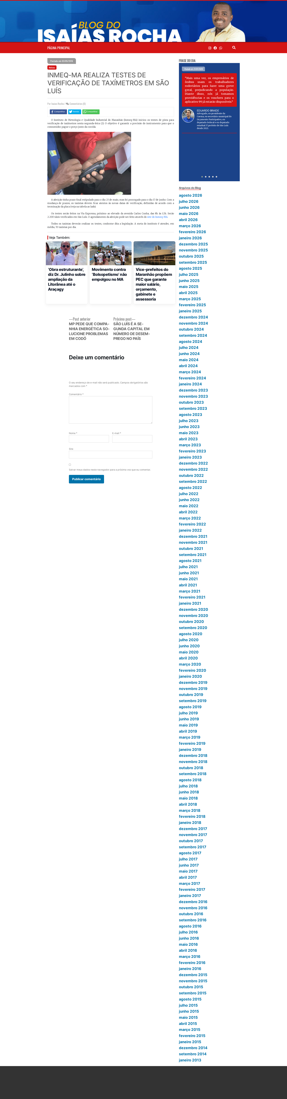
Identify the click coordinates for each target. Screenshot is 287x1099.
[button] (202, 176)
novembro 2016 (193, 908)
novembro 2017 (193, 834)
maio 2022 (188, 506)
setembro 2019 (192, 700)
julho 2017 (188, 859)
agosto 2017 (190, 853)
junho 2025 (189, 280)
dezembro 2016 (193, 901)
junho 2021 (189, 573)
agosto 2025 (190, 268)
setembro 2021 (192, 554)
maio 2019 (188, 725)
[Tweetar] (74, 111)
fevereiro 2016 (192, 962)
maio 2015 (188, 1017)
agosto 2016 (190, 926)
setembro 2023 (193, 408)
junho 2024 (189, 353)
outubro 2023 (191, 402)
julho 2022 (188, 494)
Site (71, 449)
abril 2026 (188, 219)
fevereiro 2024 (192, 378)
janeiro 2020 (190, 676)
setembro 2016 (192, 920)
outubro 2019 (191, 694)
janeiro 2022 (190, 530)
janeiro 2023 (190, 457)
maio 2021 (188, 579)
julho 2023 (188, 420)
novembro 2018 (193, 761)
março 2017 (189, 883)
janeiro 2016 (190, 968)
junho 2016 (189, 938)
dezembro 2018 (193, 755)
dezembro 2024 (193, 317)
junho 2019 (189, 719)
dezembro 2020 (193, 609)
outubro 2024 (191, 329)
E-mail (116, 433)
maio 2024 (189, 360)
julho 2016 (188, 932)
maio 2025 (188, 286)
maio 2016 (188, 944)
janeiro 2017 (190, 895)
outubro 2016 (191, 914)
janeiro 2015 (190, 1042)
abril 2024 (188, 366)
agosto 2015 (190, 999)
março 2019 (189, 737)
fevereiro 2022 (192, 524)
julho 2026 (188, 201)
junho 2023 (189, 426)
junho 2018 (189, 792)
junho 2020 (189, 646)
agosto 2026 (190, 195)
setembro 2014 (193, 1054)
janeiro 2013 (190, 1060)
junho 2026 (189, 207)
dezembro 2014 (193, 1048)
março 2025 (190, 299)
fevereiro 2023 (192, 451)
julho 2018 (188, 786)
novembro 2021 (193, 542)
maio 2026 (188, 213)
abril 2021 (188, 585)
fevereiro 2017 (192, 889)
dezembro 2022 (193, 463)
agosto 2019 (190, 707)
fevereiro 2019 (192, 743)
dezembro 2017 (193, 828)
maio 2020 (189, 652)
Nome (73, 433)
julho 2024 (189, 347)
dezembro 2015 (193, 975)
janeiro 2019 (190, 749)
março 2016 (189, 956)
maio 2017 (188, 871)
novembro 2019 (193, 688)
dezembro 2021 (193, 536)
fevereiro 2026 (192, 232)
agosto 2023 (190, 414)
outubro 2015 (191, 987)
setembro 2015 (192, 993)
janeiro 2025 (190, 311)
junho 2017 (189, 865)
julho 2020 (189, 640)
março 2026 (190, 226)
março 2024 (190, 372)
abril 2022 (188, 512)
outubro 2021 (191, 548)
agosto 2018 (190, 780)
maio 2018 (188, 798)
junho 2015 (189, 1011)
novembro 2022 (193, 469)
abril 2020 (188, 658)
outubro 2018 (191, 768)
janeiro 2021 (190, 603)
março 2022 (190, 518)
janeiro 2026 (190, 238)
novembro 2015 (193, 981)
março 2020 (190, 664)
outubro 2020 (191, 621)
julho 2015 (188, 1005)
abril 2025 (188, 293)
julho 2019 (188, 713)
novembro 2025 (193, 250)
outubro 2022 (191, 475)
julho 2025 (188, 274)
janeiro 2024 (190, 384)
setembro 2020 (193, 627)
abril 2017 (188, 877)
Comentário (76, 394)
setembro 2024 (193, 335)
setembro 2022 (193, 481)
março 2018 (189, 810)
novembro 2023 (193, 396)
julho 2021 (188, 567)
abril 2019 (188, 731)
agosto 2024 (190, 341)
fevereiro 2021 (192, 597)
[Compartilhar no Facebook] (58, 111)
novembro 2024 (193, 323)
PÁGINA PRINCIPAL (58, 47)
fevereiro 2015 (192, 1035)
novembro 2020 (193, 615)
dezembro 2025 (193, 244)
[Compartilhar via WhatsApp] (91, 111)
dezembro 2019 (193, 682)
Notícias (52, 67)
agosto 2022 (190, 487)
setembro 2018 (192, 774)
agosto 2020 (190, 634)
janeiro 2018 (190, 822)
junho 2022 (189, 499)
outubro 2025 (191, 256)
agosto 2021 (190, 560)
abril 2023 (188, 439)
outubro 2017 (191, 841)
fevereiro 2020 (192, 670)
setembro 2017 (192, 847)
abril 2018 (188, 804)
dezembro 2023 (193, 390)
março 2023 (190, 445)
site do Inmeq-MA (157, 217)
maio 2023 (188, 433)
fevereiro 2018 (192, 816)
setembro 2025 (193, 262)
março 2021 (189, 591)
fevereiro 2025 (192, 305)
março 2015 (189, 1029)
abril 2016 (188, 950)
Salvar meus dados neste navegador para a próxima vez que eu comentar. (110, 469)
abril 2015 (188, 1023)
